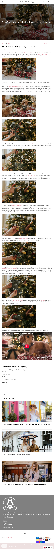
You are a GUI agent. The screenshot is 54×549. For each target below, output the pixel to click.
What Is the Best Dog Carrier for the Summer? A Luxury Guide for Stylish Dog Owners (27, 424)
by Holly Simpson (5, 49)
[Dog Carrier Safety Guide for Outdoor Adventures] (27, 441)
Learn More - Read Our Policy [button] (9, 546)
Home (3, 43)
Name (4, 371)
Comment (5, 382)
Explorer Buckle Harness (15, 86)
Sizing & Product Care (8, 523)
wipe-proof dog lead (9, 174)
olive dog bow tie (23, 238)
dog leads (43, 300)
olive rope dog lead (30, 143)
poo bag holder (32, 175)
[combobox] (48, 547)
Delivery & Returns (7, 524)
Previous (46, 43)
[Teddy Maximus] (27, 2)
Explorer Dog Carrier (43, 54)
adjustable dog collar (17, 205)
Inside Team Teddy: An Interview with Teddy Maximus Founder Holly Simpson (25, 484)
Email (4, 377)
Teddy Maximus (8, 537)
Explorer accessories (29, 52)
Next (51, 43)
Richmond (29, 56)
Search (4, 520)
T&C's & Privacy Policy (8, 526)
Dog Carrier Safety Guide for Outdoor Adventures (17, 454)
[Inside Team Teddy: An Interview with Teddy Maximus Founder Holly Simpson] (27, 471)
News (8, 43)
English (48, 547)
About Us (5, 521)
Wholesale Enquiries (8, 527)
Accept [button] (47, 546)
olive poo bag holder (18, 300)
